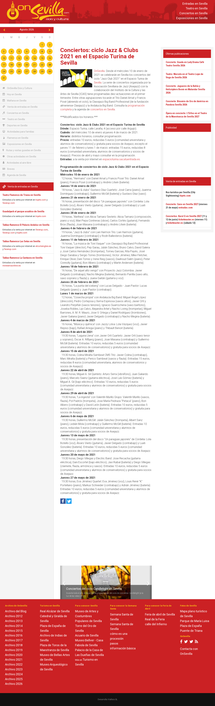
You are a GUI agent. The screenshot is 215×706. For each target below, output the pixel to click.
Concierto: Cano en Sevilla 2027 (182, 204)
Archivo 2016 (14, 635)
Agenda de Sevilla (16, 175)
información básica (123, 648)
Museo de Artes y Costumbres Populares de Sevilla (88, 616)
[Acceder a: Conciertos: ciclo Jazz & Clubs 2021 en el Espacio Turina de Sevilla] (76, 78)
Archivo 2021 (14, 659)
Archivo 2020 (14, 655)
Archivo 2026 (14, 684)
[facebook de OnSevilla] (181, 642)
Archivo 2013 (14, 621)
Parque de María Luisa (194, 621)
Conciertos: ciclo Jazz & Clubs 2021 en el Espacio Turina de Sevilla (99, 56)
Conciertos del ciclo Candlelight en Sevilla (94, 588)
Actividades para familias (20, 131)
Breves (11, 169)
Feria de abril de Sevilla (160, 614)
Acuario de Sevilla (86, 635)
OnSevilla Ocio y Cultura (19, 88)
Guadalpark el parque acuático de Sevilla (23, 211)
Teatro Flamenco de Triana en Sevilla (22, 195)
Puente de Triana (191, 630)
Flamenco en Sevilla (17, 138)
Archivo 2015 (14, 630)
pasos (114, 643)
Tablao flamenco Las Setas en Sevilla (21, 241)
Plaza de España (191, 626)
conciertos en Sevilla (102, 109)
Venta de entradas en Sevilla (22, 106)
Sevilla (97, 82)
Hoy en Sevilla (14, 94)
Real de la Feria (155, 619)
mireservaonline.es (12, 265)
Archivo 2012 (14, 616)
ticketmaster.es (186, 219)
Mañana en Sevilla (16, 100)
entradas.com (186, 207)
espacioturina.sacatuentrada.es (121, 159)
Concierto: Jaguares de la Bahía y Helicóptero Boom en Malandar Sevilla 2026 (185, 89)
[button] (61, 582)
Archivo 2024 (14, 674)
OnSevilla (99, 71)
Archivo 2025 (14, 679)
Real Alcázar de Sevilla (55, 611)
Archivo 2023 (14, 669)
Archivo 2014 (14, 626)
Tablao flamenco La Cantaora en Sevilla (22, 257)
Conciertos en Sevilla (193, 13)
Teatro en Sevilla (196, 8)
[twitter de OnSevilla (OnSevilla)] (186, 642)
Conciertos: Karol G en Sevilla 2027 (184, 216)
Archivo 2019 (14, 650)
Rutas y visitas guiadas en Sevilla (23, 150)
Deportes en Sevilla (17, 125)
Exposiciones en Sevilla (191, 18)
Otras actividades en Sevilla (21, 156)
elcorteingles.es (43, 246)
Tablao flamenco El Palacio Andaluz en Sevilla (26, 225)
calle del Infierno (156, 624)
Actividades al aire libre (18, 162)
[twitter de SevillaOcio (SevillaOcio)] (191, 642)
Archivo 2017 (14, 640)
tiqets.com (41, 199)
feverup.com (9, 203)
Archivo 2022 (14, 664)
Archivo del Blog (15, 611)
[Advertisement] (134, 34)
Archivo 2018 (14, 645)
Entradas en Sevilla (194, 3)
